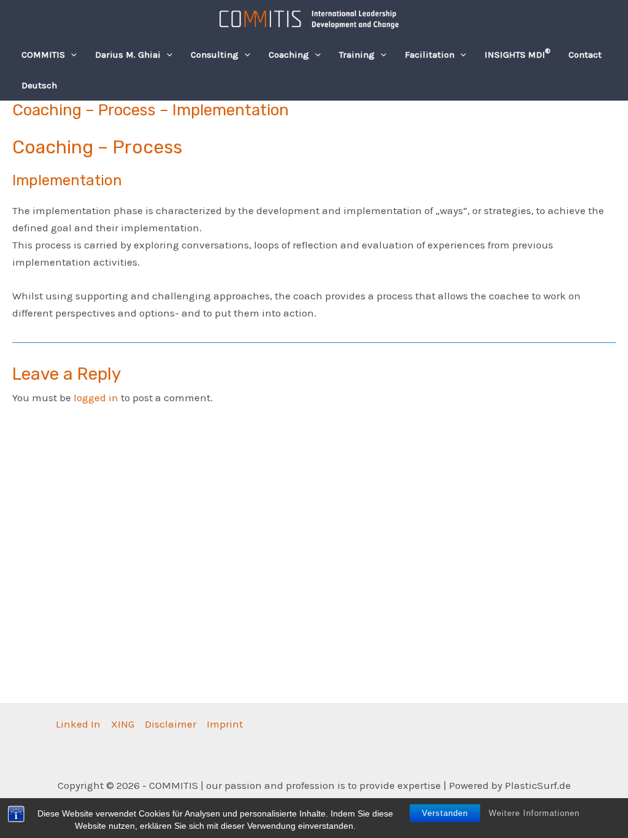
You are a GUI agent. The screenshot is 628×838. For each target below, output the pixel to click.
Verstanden (445, 813)
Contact (585, 54)
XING (122, 724)
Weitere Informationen (534, 813)
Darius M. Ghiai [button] (128, 54)
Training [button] (357, 54)
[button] (71, 54)
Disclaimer (170, 724)
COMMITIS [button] (43, 54)
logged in (96, 397)
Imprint (225, 724)
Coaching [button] (289, 54)
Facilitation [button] (429, 54)
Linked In (78, 724)
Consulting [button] (215, 54)
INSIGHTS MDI (517, 54)
